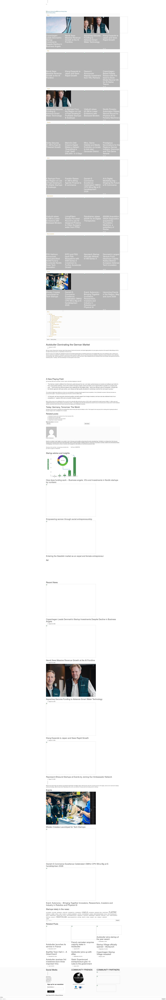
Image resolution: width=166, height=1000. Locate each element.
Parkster (98, 915)
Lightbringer (85, 914)
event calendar (111, 785)
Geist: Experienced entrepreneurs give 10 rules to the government (81, 961)
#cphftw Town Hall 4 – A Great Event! (56, 952)
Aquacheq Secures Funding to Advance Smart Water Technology (92, 38)
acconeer (48, 912)
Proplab (48, 917)
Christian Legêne (64, 381)
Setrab (79, 917)
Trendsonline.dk (68, 351)
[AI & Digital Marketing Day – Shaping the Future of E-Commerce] (115, 167)
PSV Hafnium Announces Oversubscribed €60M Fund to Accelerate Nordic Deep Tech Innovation (54, 260)
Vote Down (87, 423)
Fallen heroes (54, 320)
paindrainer (92, 915)
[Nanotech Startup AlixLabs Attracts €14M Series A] (96, 243)
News (48, 15)
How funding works (55, 318)
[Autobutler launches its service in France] (58, 933)
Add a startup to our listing (56, 316)
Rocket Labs (53, 332)
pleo (108, 915)
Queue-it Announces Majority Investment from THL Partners (92, 74)
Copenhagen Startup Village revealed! (106, 953)
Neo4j (47, 915)
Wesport (104, 917)
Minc (52, 328)
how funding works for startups (91, 787)
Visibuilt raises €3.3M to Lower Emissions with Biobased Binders (91, 112)
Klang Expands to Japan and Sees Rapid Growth (110, 37)
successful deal (68, 401)
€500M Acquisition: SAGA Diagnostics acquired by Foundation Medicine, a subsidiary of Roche (111, 223)
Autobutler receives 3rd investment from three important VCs (61, 416)
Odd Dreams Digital (72, 915)
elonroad (91, 912)
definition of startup (79, 787)
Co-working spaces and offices (55, 321)
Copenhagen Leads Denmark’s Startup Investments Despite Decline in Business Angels (54, 41)
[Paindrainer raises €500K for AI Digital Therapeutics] (96, 205)
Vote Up (48, 423)
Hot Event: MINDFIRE (75, 447)
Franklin (48, 914)
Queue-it (53, 917)
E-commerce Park (55, 324)
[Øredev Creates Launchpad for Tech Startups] (58, 281)
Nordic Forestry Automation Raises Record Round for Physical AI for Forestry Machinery (111, 113)
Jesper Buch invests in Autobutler (55, 420)
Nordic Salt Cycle (61, 915)
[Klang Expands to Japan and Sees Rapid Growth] (115, 24)
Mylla (105, 914)
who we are (71, 787)
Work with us (48, 980)
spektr (83, 917)
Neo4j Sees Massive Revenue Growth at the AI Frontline (73, 38)
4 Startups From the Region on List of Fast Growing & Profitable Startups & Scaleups (73, 113)
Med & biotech (50, 196)
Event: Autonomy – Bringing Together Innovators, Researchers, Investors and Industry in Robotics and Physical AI (92, 299)
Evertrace (105, 912)
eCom (48, 158)
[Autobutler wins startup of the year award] (109, 930)
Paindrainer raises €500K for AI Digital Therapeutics (92, 218)
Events (48, 271)
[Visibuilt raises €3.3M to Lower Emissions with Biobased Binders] (96, 98)
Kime (60, 914)
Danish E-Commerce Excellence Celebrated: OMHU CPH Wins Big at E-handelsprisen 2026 (92, 185)
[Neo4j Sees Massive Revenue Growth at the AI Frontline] (77, 24)
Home (48, 339)
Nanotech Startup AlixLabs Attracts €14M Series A (91, 256)
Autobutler (78, 350)
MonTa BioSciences (98, 914)
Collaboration (48, 979)
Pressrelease (48, 978)
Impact (48, 88)
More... (48, 311)
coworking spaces (95, 785)
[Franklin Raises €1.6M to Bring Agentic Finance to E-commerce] (77, 167)
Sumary (92, 917)
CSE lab (53, 323)
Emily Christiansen (50, 438)
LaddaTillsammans (72, 914)
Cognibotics (71, 912)
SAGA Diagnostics (72, 917)
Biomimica (59, 912)
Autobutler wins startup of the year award (57, 418)
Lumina (91, 914)
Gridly (57, 914)
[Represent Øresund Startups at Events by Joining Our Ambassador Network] (71, 758)
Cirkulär (65, 912)
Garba (52, 914)
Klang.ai (64, 914)
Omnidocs (79, 915)
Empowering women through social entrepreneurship (69, 519)
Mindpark (53, 329)
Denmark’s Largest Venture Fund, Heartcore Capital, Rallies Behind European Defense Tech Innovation (111, 259)
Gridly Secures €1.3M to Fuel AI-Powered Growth (53, 144)
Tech (48, 50)
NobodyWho (53, 915)
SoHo (52, 333)
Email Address (50, 987)
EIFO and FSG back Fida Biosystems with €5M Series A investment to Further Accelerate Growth (73, 260)
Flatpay (112, 912)
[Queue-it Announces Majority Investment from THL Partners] (96, 60)
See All (104, 48)
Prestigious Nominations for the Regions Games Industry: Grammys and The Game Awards (111, 148)
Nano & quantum (50, 233)
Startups (50, 314)
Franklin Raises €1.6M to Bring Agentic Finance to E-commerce (73, 181)
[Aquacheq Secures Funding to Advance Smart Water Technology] (96, 24)
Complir (85, 912)
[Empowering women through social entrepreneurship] (71, 500)
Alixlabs (54, 912)
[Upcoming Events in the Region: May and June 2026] (115, 281)
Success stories (54, 319)
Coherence (78, 912)
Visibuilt (99, 917)
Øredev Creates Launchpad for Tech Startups (53, 294)
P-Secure (85, 915)
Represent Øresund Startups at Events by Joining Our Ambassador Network (79, 776)
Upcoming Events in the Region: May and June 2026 (111, 294)
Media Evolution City (55, 327)
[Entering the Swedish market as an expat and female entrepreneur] (71, 537)
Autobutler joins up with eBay (54, 417)
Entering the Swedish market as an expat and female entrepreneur (75, 556)
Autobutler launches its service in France (56, 945)
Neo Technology (112, 914)
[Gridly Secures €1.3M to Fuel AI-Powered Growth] (58, 132)
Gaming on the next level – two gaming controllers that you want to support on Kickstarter (57, 447)
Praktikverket (113, 915)
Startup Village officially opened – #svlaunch (107, 945)
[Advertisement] (69, 7)
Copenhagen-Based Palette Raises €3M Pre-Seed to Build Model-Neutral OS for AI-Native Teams (111, 77)
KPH (52, 325)
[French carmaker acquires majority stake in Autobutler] (83, 932)
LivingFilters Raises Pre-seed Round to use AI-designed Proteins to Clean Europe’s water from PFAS (73, 221)
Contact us (48, 981)
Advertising (48, 976)
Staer (87, 917)
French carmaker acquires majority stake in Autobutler (82, 944)
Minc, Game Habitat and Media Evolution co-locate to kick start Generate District (92, 147)
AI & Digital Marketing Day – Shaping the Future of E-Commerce (111, 181)
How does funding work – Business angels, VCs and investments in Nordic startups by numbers (82, 481)
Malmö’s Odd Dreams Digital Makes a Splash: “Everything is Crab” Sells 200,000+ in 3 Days (73, 148)
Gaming (48, 122)
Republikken (53, 331)
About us (50, 336)
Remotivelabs (61, 917)
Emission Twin (98, 912)
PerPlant (103, 915)
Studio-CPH (53, 334)
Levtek (79, 914)
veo (96, 917)
